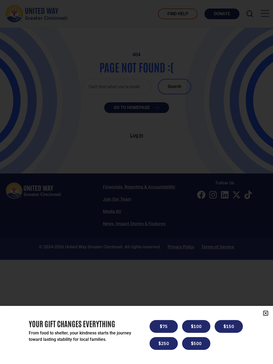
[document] (136, 182)
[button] (266, 313)
